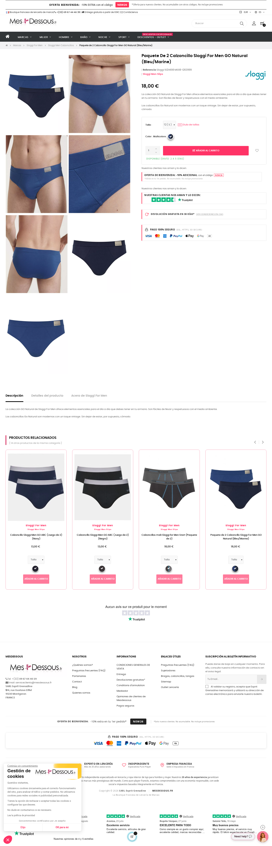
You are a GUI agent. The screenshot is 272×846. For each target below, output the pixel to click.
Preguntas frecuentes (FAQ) (88, 670)
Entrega (121, 674)
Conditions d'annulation (131, 685)
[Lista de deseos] (257, 150)
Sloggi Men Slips (153, 74)
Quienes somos (81, 693)
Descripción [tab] (14, 395)
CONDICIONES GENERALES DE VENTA (133, 667)
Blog (74, 687)
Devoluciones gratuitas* (131, 680)
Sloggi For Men (36, 525)
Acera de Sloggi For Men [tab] (89, 395)
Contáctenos (130, 12)
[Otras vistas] (64, 454)
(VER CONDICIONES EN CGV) (209, 214)
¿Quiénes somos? (82, 665)
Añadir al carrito (207, 150)
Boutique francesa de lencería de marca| (31, 12)
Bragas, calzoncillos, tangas (177, 676)
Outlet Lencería (170, 687)
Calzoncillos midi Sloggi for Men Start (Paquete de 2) (169, 537)
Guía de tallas (189, 125)
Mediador (122, 691)
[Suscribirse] (261, 679)
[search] (241, 23)
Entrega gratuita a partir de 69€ (101, 12)
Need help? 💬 (243, 836)
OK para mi (62, 827)
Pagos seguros (125, 706)
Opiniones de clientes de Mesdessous (131, 698)
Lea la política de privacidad (21, 815)
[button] (7, 839)
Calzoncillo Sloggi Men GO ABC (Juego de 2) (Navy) (36, 537)
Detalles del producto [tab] (47, 395)
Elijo (23, 827)
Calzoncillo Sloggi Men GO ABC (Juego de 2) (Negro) (103, 537)
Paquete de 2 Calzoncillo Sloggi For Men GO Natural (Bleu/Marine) (236, 537)
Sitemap (166, 682)
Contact (77, 682)
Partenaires (79, 676)
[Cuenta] (254, 23)
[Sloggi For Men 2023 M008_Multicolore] (171, 136)
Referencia (149, 70)
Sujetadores (168, 670)
